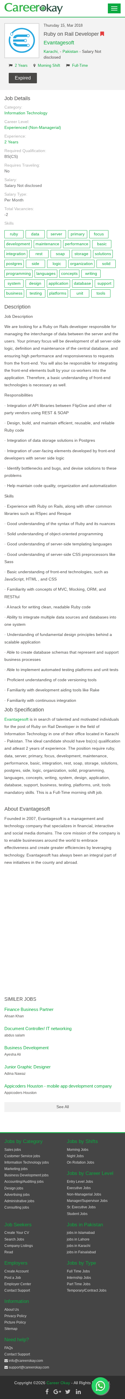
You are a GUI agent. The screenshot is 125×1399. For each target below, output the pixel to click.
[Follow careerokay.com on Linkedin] (78, 1391)
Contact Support (17, 1290)
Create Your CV (16, 1233)
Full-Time (80, 66)
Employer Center (17, 1284)
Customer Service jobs (22, 1156)
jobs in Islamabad (81, 1233)
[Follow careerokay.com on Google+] (57, 1391)
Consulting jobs (16, 1207)
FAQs (8, 1348)
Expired (23, 77)
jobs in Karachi (78, 1246)
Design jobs (13, 1188)
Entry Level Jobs (80, 1182)
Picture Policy (15, 1322)
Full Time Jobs (78, 1271)
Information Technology (25, 113)
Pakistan (70, 51)
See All (62, 1106)
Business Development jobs (26, 1175)
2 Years (21, 66)
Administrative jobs (19, 1201)
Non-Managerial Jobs (84, 1194)
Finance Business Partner (28, 1009)
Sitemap (10, 1329)
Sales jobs (12, 1150)
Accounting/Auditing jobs (24, 1182)
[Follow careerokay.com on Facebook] (46, 1391)
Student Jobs (77, 1214)
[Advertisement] (62, 931)
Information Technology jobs (26, 1162)
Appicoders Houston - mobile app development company (58, 1085)
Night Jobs (75, 1156)
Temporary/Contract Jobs (86, 1290)
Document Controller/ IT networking (38, 1028)
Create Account (16, 1271)
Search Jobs (14, 1239)
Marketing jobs (16, 1169)
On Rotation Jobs (80, 1162)
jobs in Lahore (78, 1239)
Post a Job (12, 1278)
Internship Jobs (79, 1278)
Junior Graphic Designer (27, 1066)
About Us (11, 1310)
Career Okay (59, 1382)
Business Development (26, 1047)
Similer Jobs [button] (20, 999)
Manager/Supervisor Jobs (87, 1201)
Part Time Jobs (78, 1284)
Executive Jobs (79, 1188)
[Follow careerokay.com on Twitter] (67, 1391)
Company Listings (18, 1246)
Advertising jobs (17, 1195)
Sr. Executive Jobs (81, 1207)
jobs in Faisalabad (81, 1252)
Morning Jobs (77, 1150)
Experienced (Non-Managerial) (32, 127)
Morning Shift (49, 66)
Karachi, (52, 51)
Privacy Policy (15, 1316)
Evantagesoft (59, 43)
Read (8, 1252)
